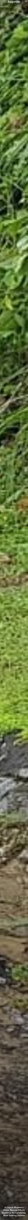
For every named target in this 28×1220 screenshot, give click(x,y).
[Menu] (26, 1)
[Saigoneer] (14, 2)
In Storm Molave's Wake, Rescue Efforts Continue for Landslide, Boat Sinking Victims (14, 1211)
